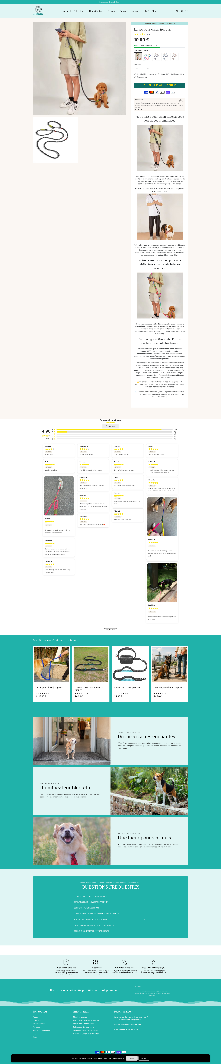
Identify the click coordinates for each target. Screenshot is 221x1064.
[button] (80, 11)
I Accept (132, 1058)
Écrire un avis (110, 426)
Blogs (35, 1037)
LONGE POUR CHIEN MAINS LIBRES (88, 689)
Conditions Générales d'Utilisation (86, 1034)
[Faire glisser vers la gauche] (179, 100)
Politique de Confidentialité (83, 1024)
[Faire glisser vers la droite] (183, 100)
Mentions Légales (80, 1017)
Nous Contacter (39, 1024)
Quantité (137, 64)
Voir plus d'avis (111, 630)
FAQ (34, 1034)
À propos (36, 1027)
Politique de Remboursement (84, 1027)
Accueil (35, 1017)
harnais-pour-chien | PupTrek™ (169, 687)
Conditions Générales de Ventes (85, 1030)
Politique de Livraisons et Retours (86, 1020)
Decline (143, 1058)
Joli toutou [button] (40, 1012)
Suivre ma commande (41, 1030)
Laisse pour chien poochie (127, 687)
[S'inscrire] (168, 986)
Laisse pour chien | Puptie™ (49, 687)
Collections (37, 1020)
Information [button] (81, 1012)
